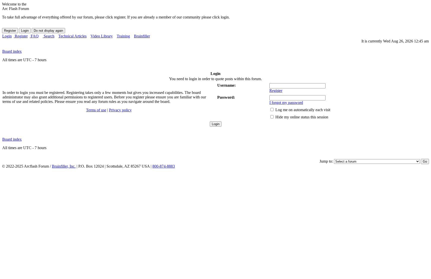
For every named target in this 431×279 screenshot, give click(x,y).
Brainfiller (142, 36)
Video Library (102, 36)
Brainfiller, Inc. (64, 166)
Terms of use (96, 110)
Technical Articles (72, 36)
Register (21, 36)
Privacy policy (120, 110)
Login (7, 36)
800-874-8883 (163, 166)
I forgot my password (286, 102)
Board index (12, 51)
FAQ (34, 36)
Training (123, 36)
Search (48, 36)
